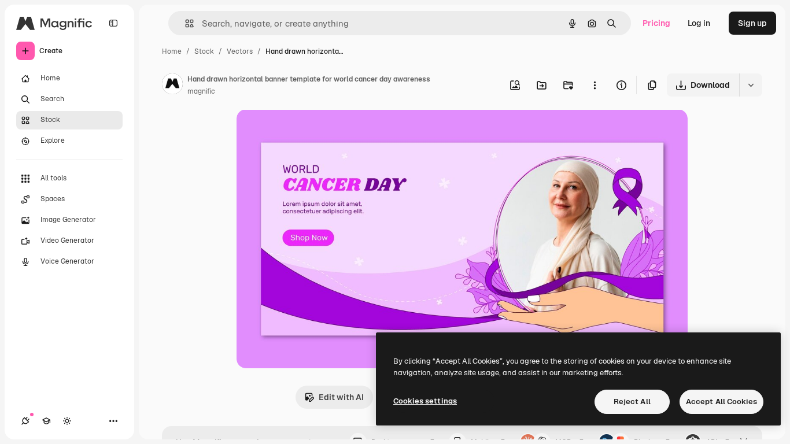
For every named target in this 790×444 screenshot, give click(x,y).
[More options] (594, 85)
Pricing (656, 23)
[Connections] (25, 421)
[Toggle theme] (67, 421)
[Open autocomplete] (185, 23)
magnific (201, 91)
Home (172, 51)
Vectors (240, 51)
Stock (204, 51)
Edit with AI (341, 397)
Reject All (632, 401)
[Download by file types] (750, 85)
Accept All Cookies (721, 401)
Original (310, 131)
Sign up (752, 23)
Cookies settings (425, 401)
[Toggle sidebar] (113, 23)
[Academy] (46, 421)
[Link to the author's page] (172, 85)
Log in (699, 23)
